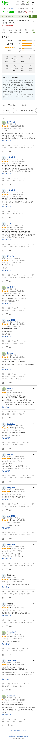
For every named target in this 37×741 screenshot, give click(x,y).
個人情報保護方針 (22, 736)
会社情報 (12, 736)
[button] (12, 123)
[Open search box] (4, 105)
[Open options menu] (34, 122)
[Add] (32, 21)
